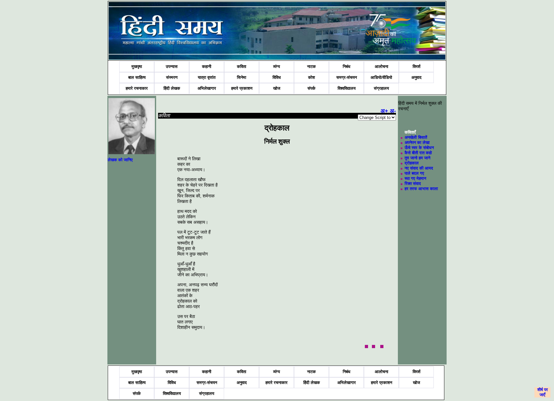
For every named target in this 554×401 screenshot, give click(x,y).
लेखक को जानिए (120, 159)
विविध (277, 77)
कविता (241, 66)
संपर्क (311, 88)
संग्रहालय (381, 88)
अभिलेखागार (206, 88)
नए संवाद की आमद (419, 168)
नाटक (311, 66)
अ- (393, 111)
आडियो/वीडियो (381, 77)
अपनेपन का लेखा (417, 142)
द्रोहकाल (412, 163)
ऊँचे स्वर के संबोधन (419, 147)
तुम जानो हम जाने (417, 157)
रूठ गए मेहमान (415, 178)
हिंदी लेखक (172, 88)
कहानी (206, 66)
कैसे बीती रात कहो (418, 152)
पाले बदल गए (414, 173)
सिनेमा (241, 77)
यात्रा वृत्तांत (206, 77)
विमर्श (416, 66)
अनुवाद (416, 77)
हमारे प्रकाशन (241, 88)
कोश (311, 77)
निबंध (346, 66)
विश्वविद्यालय (347, 88)
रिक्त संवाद (413, 183)
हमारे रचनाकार (137, 88)
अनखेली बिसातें (416, 137)
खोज (276, 88)
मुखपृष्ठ (136, 66)
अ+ (384, 111)
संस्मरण (172, 77)
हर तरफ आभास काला (421, 188)
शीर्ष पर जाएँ (542, 392)
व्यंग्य (276, 66)
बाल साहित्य (137, 77)
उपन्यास (172, 66)
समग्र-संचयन (346, 77)
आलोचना (381, 66)
